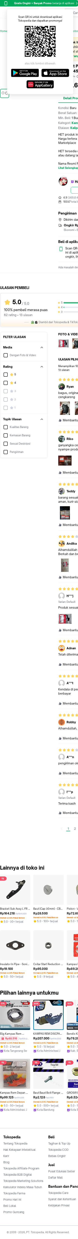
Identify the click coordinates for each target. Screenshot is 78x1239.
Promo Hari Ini (12, 1199)
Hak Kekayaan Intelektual (19, 1149)
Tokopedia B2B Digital (17, 1174)
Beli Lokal (9, 1205)
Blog (6, 1162)
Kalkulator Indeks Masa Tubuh (22, 1187)
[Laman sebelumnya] (61, 828)
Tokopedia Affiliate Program (21, 1168)
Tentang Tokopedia (15, 1143)
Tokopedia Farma (14, 1193)
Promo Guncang (13, 1212)
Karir (6, 1156)
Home (3, 31)
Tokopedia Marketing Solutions (23, 1181)
